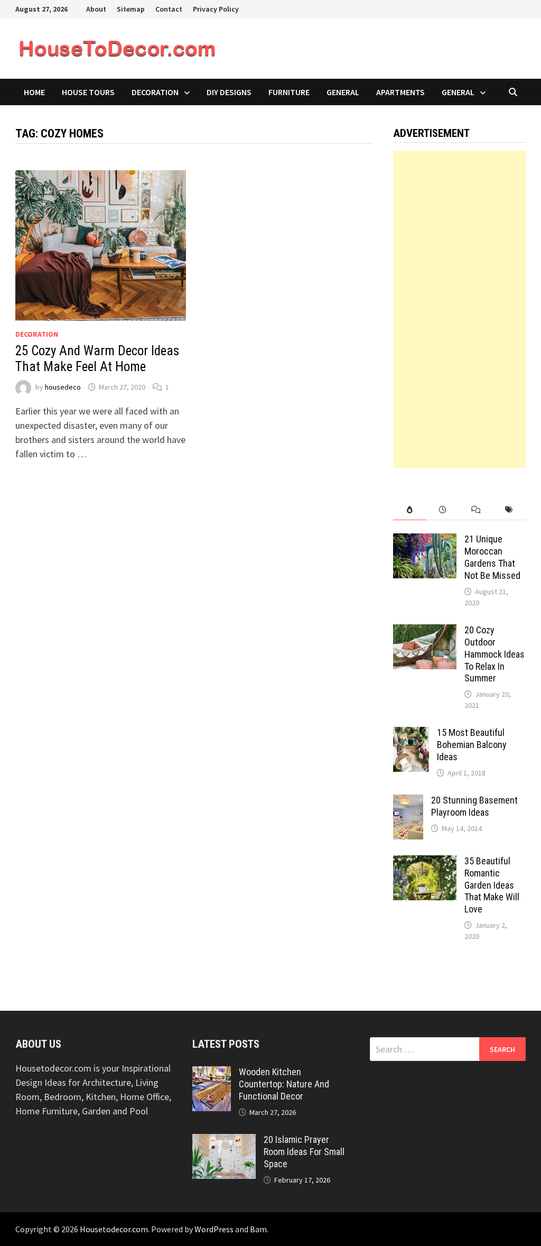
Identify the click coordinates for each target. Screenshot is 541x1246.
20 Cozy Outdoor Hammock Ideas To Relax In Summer (494, 654)
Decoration (155, 92)
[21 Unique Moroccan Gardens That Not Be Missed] (424, 540)
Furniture (289, 92)
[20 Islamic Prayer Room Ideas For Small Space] (224, 1141)
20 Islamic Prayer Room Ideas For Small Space (304, 1151)
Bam (258, 1229)
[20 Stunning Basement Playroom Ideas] (408, 802)
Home (34, 92)
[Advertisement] (459, 309)
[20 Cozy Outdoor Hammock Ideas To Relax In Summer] (424, 631)
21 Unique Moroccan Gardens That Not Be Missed (492, 557)
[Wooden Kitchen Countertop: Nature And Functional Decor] (211, 1073)
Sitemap (131, 9)
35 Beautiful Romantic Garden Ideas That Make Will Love (491, 885)
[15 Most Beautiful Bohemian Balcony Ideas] (411, 734)
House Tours (88, 92)
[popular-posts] (409, 510)
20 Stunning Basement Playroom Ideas (474, 806)
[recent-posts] (443, 510)
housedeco (63, 387)
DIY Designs (229, 92)
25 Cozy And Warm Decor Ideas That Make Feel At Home (97, 358)
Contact (168, 9)
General (343, 92)
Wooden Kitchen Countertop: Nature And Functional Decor (284, 1084)
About (96, 9)
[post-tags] (509, 510)
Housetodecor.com (114, 1229)
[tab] (409, 510)
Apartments (400, 92)
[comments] (476, 510)
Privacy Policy (216, 9)
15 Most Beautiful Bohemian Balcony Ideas (472, 744)
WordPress (214, 1229)
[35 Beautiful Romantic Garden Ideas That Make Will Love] (424, 862)
